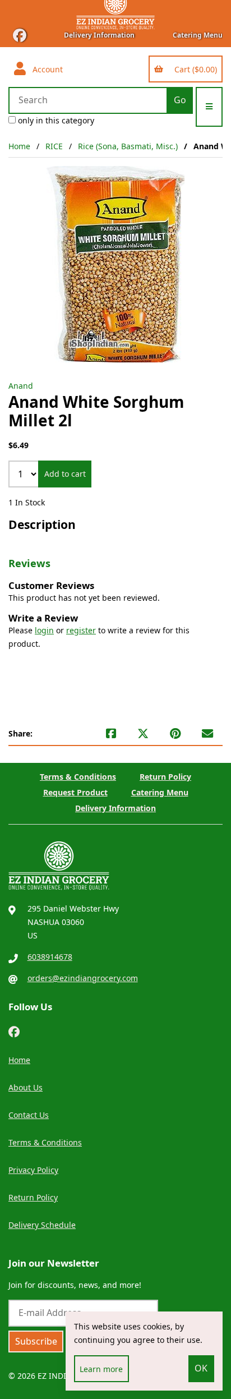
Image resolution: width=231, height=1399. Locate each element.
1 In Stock (26, 502)
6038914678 (49, 956)
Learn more (101, 1369)
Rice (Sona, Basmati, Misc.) (128, 146)
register (81, 630)
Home (19, 146)
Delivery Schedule (42, 1224)
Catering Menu (198, 35)
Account (45, 69)
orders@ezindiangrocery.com (82, 978)
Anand (20, 385)
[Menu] (209, 107)
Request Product (75, 792)
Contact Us (28, 1115)
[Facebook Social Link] (14, 1030)
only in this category (55, 120)
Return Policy (165, 776)
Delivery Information (99, 35)
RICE (54, 146)
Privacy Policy (33, 1170)
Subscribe (36, 1341)
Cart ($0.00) (193, 69)
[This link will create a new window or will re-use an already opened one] (111, 733)
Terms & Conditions (78, 776)
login (44, 630)
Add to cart (65, 473)
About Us (25, 1087)
